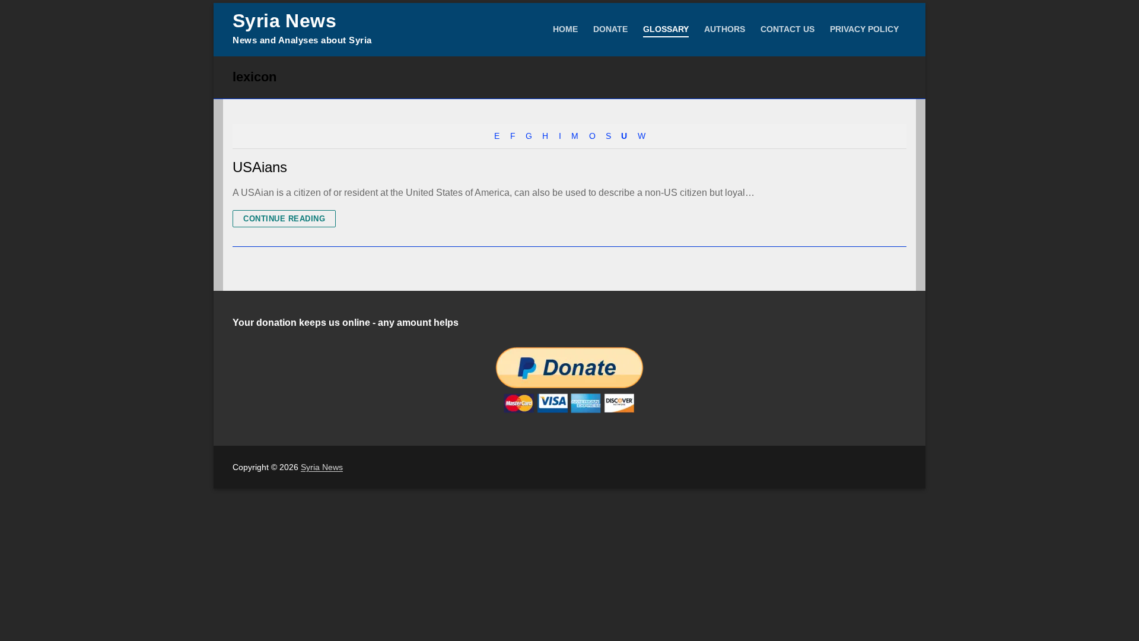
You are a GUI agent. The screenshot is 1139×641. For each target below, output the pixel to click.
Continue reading (284, 218)
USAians (260, 167)
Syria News (284, 20)
